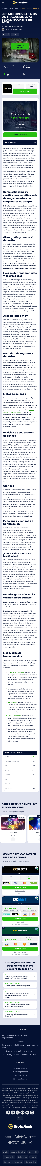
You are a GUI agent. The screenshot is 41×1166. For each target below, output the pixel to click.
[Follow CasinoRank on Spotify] (27, 1113)
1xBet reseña (20, 922)
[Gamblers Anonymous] (23, 1142)
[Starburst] (13, 829)
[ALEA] (21, 1136)
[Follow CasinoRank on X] (18, 1113)
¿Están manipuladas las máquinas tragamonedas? (14, 1036)
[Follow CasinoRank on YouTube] (22, 1113)
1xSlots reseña (20, 891)
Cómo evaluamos (20, 1075)
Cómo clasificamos (20, 1079)
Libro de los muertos (14, 716)
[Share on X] (4, 34)
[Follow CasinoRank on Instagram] (13, 1113)
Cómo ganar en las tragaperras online (20, 1051)
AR (19, 1118)
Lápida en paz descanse (16, 672)
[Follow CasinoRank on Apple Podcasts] (32, 1113)
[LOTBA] (8, 1136)
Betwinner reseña (20, 952)
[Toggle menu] (3, 3)
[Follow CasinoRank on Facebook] (8, 1113)
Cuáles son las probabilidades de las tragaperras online (20, 1046)
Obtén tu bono (25, 92)
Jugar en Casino (20, 46)
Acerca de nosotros (20, 1068)
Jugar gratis (20, 54)
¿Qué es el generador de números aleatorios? (20, 1054)
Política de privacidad (20, 1072)
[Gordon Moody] (13, 1142)
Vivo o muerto (12, 702)
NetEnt (33, 757)
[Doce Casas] (32, 1136)
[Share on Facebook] (8, 34)
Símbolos (20, 1041)
